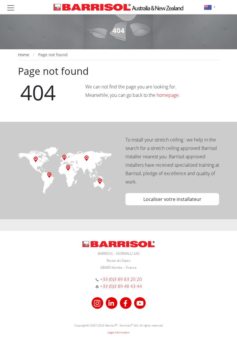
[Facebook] (126, 302)
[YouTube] (140, 302)
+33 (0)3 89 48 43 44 (121, 286)
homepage (168, 95)
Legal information (119, 332)
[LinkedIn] (112, 302)
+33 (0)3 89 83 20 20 (121, 279)
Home (23, 54)
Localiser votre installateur (172, 199)
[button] (209, 7)
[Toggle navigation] (10, 7)
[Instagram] (98, 302)
